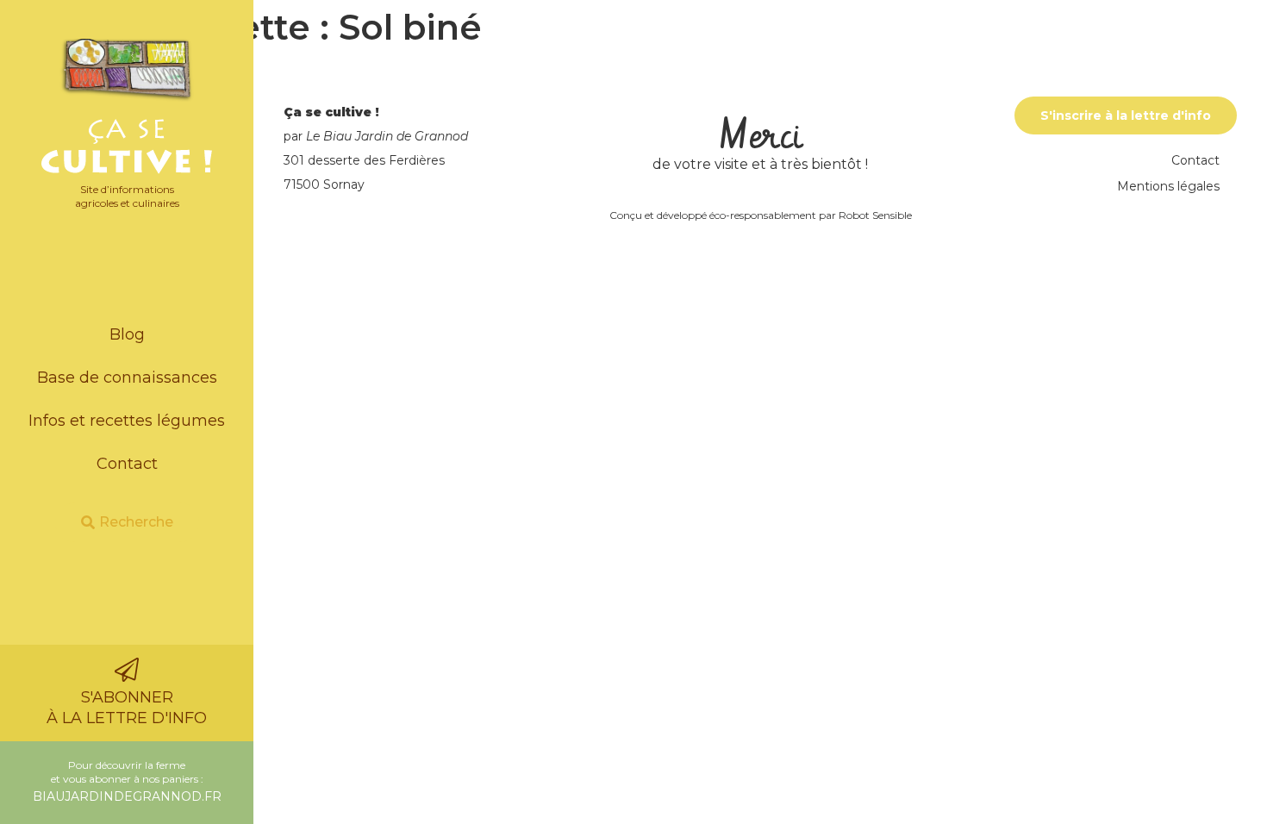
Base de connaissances (127, 377)
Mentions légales (1168, 186)
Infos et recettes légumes (126, 420)
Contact (127, 463)
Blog (127, 334)
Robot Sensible (875, 215)
